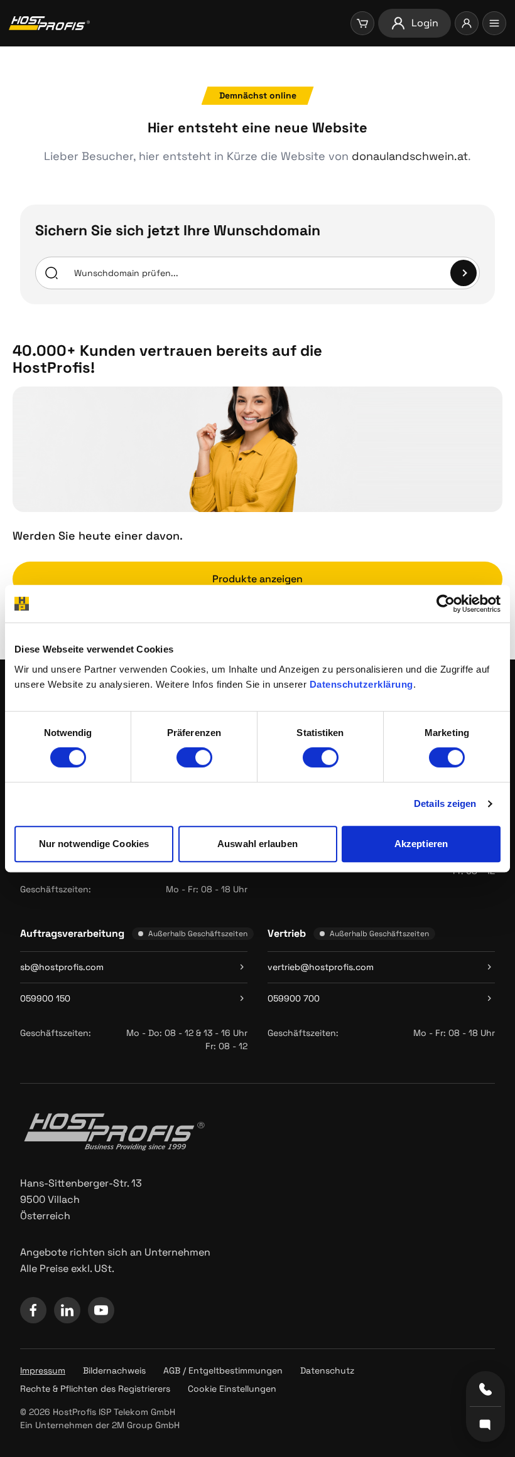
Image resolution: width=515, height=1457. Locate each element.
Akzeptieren (421, 843)
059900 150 (45, 998)
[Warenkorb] (362, 23)
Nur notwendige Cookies (94, 843)
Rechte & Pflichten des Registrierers (95, 1388)
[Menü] (494, 23)
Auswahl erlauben (257, 843)
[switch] (194, 757)
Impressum (42, 1370)
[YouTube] (101, 1310)
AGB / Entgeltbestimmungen (223, 1370)
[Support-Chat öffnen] (485, 1424)
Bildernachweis (114, 1370)
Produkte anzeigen (257, 578)
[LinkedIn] (67, 1310)
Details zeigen (445, 803)
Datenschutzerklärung (361, 684)
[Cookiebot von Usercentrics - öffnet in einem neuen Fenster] (446, 603)
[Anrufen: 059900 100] (485, 1389)
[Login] (467, 23)
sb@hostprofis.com (62, 967)
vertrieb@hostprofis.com (321, 967)
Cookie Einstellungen (232, 1388)
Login (424, 22)
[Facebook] (33, 1310)
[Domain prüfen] (463, 273)
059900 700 (294, 998)
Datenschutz (327, 1370)
